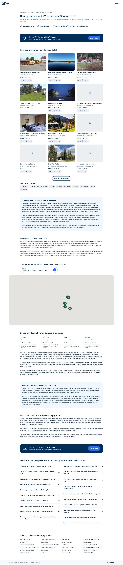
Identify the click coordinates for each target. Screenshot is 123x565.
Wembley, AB (65, 539)
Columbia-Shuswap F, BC (48, 539)
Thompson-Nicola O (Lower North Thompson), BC (30, 547)
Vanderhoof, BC (24, 552)
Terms (32, 562)
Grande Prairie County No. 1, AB (50, 544)
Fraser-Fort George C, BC (90, 544)
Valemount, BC (66, 552)
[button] (36, 270)
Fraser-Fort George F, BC (90, 550)
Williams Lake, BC (67, 542)
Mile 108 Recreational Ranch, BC (92, 547)
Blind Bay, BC (23, 542)
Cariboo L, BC (87, 542)
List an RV (117, 3)
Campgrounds (23, 12)
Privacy (38, 562)
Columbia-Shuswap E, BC (27, 550)
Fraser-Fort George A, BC (27, 544)
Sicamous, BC (45, 542)
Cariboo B (49, 12)
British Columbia (40, 12)
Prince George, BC (25, 539)
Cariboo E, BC (66, 544)
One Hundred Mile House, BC (91, 539)
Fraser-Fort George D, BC (69, 547)
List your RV (94, 38)
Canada (31, 12)
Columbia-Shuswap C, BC (48, 547)
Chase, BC (44, 552)
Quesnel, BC (44, 550)
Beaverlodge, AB (88, 552)
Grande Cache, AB (67, 550)
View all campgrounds (61, 178)
